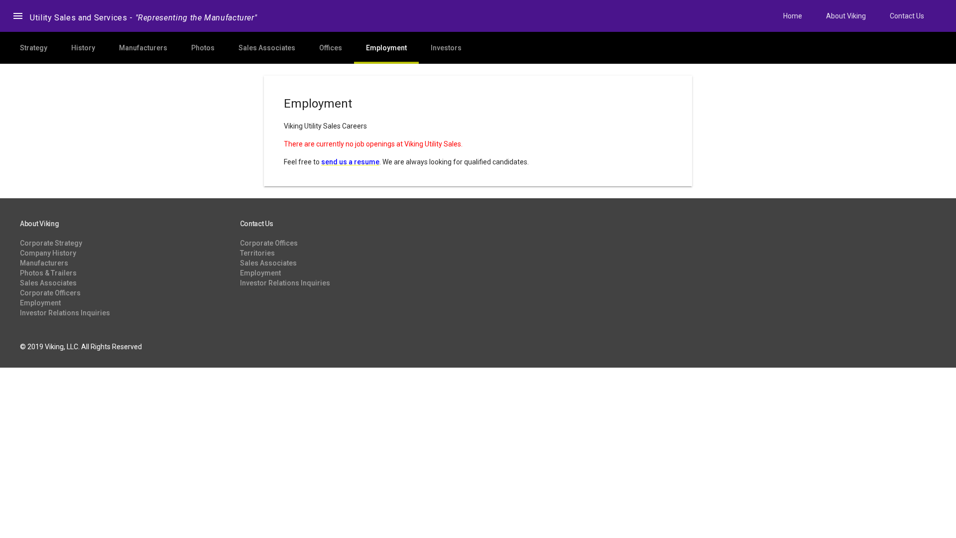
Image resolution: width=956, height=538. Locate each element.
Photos (203, 48)
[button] (18, 16)
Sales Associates (267, 48)
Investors (446, 48)
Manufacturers (143, 48)
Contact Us (907, 16)
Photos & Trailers (48, 273)
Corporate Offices (269, 243)
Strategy (33, 48)
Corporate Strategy (51, 243)
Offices (330, 48)
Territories (257, 253)
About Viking (846, 16)
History (83, 48)
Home (792, 16)
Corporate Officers (50, 293)
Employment (386, 48)
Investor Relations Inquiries (65, 313)
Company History (48, 253)
